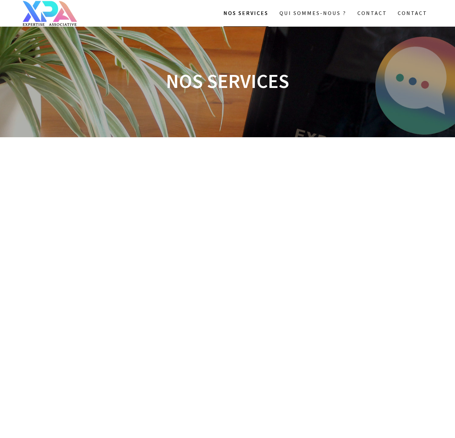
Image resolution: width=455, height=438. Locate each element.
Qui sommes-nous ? (312, 13)
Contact (372, 13)
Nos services (246, 13)
